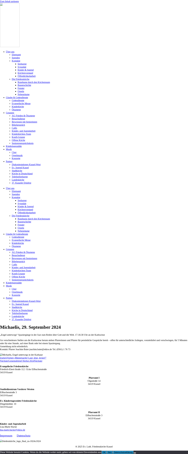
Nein (110, 452)
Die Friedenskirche (20, 79)
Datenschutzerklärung (123, 452)
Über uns (10, 51)
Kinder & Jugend (26, 70)
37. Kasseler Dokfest (21, 183)
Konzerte (16, 158)
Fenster (21, 88)
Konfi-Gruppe (18, 137)
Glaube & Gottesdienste (17, 97)
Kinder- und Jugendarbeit (23, 131)
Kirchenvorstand (25, 73)
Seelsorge (22, 64)
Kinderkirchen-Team (21, 134)
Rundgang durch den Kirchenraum (34, 82)
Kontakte (16, 61)
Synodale (22, 67)
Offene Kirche (18, 140)
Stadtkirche (17, 170)
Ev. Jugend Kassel (20, 167)
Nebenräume (24, 94)
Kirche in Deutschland (22, 173)
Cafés (14, 128)
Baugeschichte (24, 85)
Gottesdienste (18, 100)
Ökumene (16, 109)
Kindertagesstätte (14, 146)
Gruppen (10, 112)
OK (104, 452)
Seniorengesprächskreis (22, 143)
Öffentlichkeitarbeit (27, 76)
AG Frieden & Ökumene (23, 115)
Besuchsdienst (18, 118)
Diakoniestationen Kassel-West (26, 164)
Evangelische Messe (21, 103)
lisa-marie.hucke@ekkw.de (12, 430)
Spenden (16, 57)
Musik (9, 149)
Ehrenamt (16, 54)
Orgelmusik (17, 155)
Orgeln (21, 91)
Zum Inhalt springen (9, 1)
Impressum (6, 435)
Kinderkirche (18, 106)
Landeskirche (18, 180)
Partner (9, 161)
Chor (14, 152)
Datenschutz (23, 435)
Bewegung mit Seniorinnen (24, 122)
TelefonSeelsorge (20, 176)
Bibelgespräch (18, 125)
